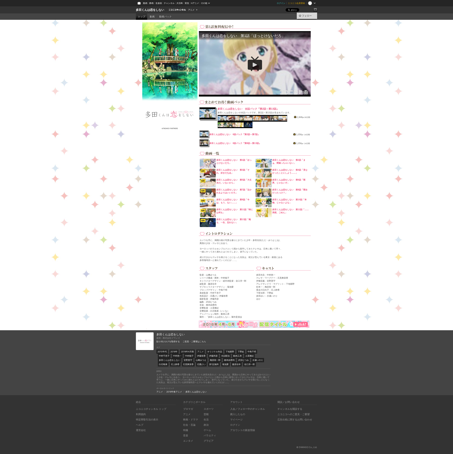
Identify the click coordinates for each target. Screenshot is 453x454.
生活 (206, 419)
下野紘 (241, 351)
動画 (145, 3)
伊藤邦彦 (213, 355)
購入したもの (237, 414)
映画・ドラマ (190, 419)
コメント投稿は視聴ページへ (255, 93)
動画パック (165, 16)
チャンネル (169, 3)
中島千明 (252, 351)
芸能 (206, 414)
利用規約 (141, 414)
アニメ (191, 10)
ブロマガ (188, 408)
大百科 (179, 3)
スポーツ (209, 408)
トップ (141, 16)
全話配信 (225, 355)
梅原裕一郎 (215, 360)
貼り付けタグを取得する (168, 341)
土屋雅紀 (249, 355)
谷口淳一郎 (249, 364)
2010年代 (162, 351)
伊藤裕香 (201, 355)
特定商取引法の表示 (147, 419)
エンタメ (188, 440)
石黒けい (201, 364)
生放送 (159, 3)
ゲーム (207, 430)
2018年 (173, 351)
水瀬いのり (257, 360)
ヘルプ (139, 424)
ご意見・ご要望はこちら (194, 341)
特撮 (185, 430)
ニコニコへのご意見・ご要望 (293, 414)
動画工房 (237, 355)
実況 (187, 3)
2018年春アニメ (174, 391)
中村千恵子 (164, 355)
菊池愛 (225, 364)
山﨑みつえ (201, 360)
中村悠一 (177, 355)
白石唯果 (163, 364)
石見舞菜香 (188, 364)
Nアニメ (195, 3)
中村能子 (189, 355)
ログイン (281, 3)
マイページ (236, 419)
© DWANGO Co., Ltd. (306, 447)
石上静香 (175, 364)
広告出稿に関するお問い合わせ (294, 419)
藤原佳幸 (236, 364)
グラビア (209, 440)
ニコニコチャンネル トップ (151, 408)
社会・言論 (189, 424)
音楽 (185, 435)
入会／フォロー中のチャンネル (247, 408)
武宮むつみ (243, 360)
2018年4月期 (187, 351)
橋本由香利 (229, 360)
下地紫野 (230, 351)
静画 (151, 3)
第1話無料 (214, 364)
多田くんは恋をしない (150, 9)
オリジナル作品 (214, 351)
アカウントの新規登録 (242, 430)
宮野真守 (188, 360)
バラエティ (210, 435)
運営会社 (141, 430)
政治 (206, 424)
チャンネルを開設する (289, 408)
